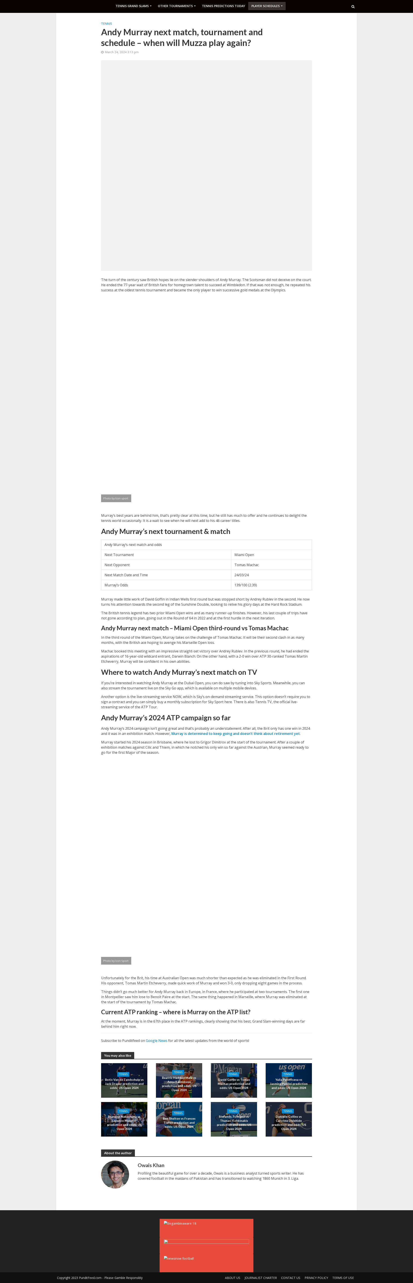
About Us (232, 1278)
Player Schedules (265, 6)
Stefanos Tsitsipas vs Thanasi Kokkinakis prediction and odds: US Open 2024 (234, 1122)
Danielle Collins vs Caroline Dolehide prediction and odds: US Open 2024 (289, 1122)
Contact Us (290, 1278)
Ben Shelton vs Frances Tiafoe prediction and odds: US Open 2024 (179, 1122)
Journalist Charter (261, 1278)
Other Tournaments (175, 6)
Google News (156, 1040)
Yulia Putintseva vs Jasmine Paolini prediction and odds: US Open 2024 (289, 1084)
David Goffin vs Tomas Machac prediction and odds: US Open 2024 (234, 1084)
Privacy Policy (316, 1278)
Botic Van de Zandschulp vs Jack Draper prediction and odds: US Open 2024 (124, 1084)
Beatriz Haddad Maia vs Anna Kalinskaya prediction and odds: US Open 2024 (179, 1083)
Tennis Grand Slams (132, 6)
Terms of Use (343, 1278)
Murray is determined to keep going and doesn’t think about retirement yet (235, 733)
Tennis (106, 23)
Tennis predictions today (223, 6)
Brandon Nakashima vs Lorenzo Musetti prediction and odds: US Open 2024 (124, 1122)
